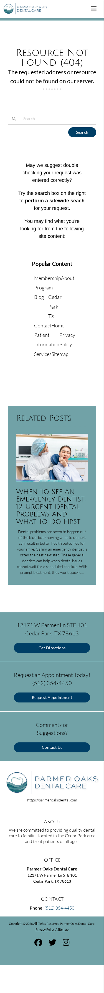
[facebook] (38, 943)
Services (43, 354)
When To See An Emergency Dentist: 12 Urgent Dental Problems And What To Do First (51, 507)
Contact (42, 325)
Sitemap (60, 354)
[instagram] (66, 943)
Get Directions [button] (52, 647)
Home (57, 325)
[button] (95, 8)
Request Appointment (52, 697)
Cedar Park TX (55, 306)
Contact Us (52, 747)
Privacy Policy (45, 929)
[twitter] (52, 943)
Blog (39, 297)
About (67, 278)
